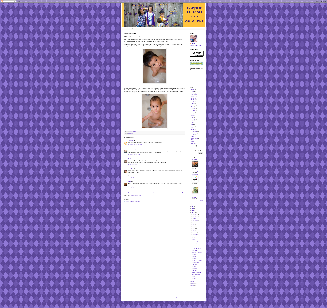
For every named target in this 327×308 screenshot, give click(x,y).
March (194, 232)
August (194, 222)
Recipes (193, 134)
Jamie (129, 159)
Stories (192, 141)
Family (192, 103)
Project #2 (194, 258)
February (195, 234)
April (194, 230)
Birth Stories (194, 94)
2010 (192, 212)
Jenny (129, 181)
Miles (132, 133)
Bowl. (193, 237)
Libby (192, 120)
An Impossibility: (196, 274)
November (195, 216)
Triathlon (193, 143)
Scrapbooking (194, 138)
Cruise (192, 101)
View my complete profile (195, 45)
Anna (192, 91)
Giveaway (193, 108)
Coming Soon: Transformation (196, 248)
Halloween (193, 110)
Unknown (130, 140)
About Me (131, 28)
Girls (192, 106)
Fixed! (193, 276)
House (192, 112)
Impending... (195, 256)
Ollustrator (166, 297)
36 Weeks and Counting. (195, 240)
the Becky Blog (195, 174)
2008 (192, 283)
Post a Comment (130, 190)
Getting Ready (195, 262)
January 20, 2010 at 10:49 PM (135, 177)
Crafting (193, 99)
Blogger (176, 297)
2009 (192, 281)
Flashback (193, 105)
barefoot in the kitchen (197, 186)
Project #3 (194, 254)
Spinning (193, 139)
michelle (130, 168)
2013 (192, 206)
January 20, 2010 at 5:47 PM (134, 164)
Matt (192, 124)
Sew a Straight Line (196, 171)
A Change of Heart (196, 272)
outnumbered (195, 197)
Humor (192, 113)
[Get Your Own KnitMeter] (197, 56)
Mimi (192, 127)
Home (124, 28)
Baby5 (192, 93)
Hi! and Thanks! (196, 245)
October (195, 218)
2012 (192, 208)
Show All (201, 200)
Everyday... (194, 250)
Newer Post (127, 192)
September (195, 220)
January (195, 236)
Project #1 (194, 266)
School (192, 136)
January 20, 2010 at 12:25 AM (135, 144)
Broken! (194, 278)
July (194, 224)
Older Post (182, 192)
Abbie (192, 89)
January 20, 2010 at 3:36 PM (134, 154)
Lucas (129, 133)
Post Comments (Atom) (136, 195)
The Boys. (194, 264)
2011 (192, 210)
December (195, 214)
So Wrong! (194, 270)
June (194, 226)
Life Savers (194, 159)
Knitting (193, 119)
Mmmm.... (194, 268)
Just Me (193, 115)
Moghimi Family (132, 149)
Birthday (193, 96)
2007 (192, 285)
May (194, 228)
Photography (194, 131)
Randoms (193, 133)
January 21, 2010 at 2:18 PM (134, 187)
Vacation (193, 146)
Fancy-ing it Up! (196, 243)
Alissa (193, 43)
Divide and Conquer (197, 260)
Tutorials (193, 145)
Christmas (193, 98)
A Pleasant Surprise (197, 252)
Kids (192, 117)
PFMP (192, 129)
